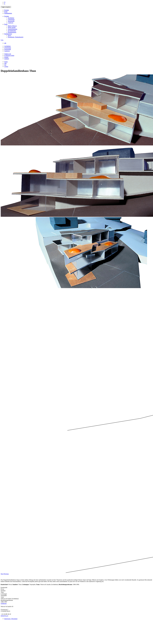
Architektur (11, 18)
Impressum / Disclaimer (10, 618)
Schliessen (4, 603)
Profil (5, 11)
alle (5, 43)
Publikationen (8, 13)
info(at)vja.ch (4, 615)
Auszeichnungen (12, 29)
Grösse (6, 66)
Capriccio (10, 22)
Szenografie (11, 21)
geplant (6, 57)
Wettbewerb (7, 54)
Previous (6, 574)
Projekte (6, 10)
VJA (2, 40)
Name (6, 61)
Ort (5, 65)
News (9, 35)
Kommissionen (12, 32)
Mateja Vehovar (12, 26)
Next (2, 574)
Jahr (5, 63)
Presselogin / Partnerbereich (15, 37)
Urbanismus (11, 19)
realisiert (6, 58)
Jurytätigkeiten (12, 30)
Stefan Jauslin (11, 27)
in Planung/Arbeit (9, 55)
